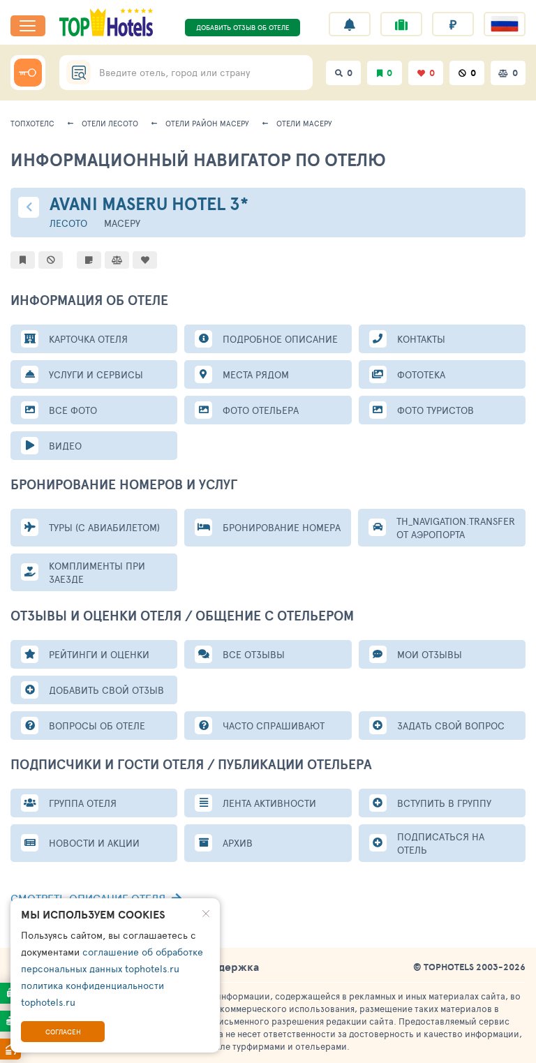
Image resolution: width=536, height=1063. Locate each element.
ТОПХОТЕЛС (32, 123)
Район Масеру (207, 123)
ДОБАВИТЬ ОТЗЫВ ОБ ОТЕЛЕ (243, 27)
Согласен (63, 1031)
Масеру (304, 123)
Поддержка (228, 966)
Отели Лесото (110, 123)
